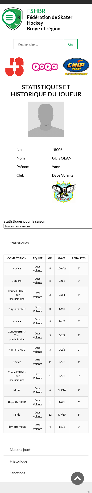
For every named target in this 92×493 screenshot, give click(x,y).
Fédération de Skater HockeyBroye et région (49, 19)
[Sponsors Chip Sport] (76, 66)
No (19, 149)
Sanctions (17, 472)
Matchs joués (20, 449)
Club (20, 175)
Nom (21, 158)
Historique (18, 461)
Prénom (23, 166)
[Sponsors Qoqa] (45, 66)
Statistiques (19, 242)
